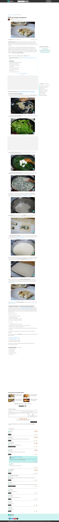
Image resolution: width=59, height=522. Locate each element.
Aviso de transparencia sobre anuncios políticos (42, 521)
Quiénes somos (17, 521)
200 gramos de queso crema (15, 65)
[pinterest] (16, 518)
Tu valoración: (18, 419)
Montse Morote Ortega (13, 20)
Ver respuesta (10, 446)
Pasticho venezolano (43, 92)
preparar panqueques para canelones (26, 195)
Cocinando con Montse (11, 282)
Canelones (13, 14)
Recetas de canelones (12, 303)
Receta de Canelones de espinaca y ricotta (18, 395)
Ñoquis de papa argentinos (43, 95)
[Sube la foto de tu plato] (25, 406)
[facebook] (9, 518)
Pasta (10, 14)
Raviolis (48, 52)
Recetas (9, 14)
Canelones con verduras (43, 50)
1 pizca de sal (13, 70)
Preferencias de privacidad (33, 521)
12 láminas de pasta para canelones (16, 62)
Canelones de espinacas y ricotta (15, 338)
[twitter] (11, 518)
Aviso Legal (21, 521)
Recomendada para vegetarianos (28, 57)
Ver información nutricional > (23, 73)
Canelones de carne (45, 49)
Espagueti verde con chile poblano (44, 86)
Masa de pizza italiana (43, 94)
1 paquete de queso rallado (15, 67)
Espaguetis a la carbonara (43, 91)
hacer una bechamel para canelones (20, 237)
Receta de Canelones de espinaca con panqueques (26, 91)
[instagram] (12, 518)
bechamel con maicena (21, 238)
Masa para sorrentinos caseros (44, 90)
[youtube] (14, 518)
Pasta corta (48, 50)
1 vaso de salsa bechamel (14, 69)
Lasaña (45, 52)
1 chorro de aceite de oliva (15, 72)
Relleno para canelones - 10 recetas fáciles (34, 400)
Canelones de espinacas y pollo (14, 337)
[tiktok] (17, 518)
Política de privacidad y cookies (26, 521)
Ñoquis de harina (42, 88)
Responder (9, 434)
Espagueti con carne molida (43, 87)
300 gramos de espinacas (15, 63)
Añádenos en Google (34, 39)
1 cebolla (12, 66)
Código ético (49, 521)
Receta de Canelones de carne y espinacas (33, 395)
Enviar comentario (33, 422)
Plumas (42, 52)
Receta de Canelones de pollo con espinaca (18, 400)
